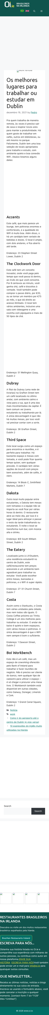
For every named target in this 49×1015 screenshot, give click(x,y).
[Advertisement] (24, 42)
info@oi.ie (35, 966)
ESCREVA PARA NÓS (22, 962)
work (12, 714)
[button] (34, 11)
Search (7, 806)
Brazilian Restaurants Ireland (16, 938)
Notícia (13, 710)
